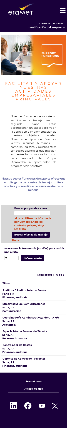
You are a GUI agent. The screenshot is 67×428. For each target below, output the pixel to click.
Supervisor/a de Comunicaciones (24, 304)
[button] (56, 11)
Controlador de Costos (17, 345)
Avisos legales (33, 388)
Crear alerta (34, 258)
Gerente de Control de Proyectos (24, 358)
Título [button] (6, 283)
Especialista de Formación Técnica (25, 331)
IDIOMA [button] (43, 23)
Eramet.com (34, 381)
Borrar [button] (16, 240)
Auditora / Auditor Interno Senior (24, 290)
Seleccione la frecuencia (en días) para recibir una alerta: (34, 250)
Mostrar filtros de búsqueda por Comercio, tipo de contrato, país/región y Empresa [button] (32, 224)
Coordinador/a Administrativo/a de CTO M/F (31, 317)
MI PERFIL (58, 23)
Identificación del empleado (46, 27)
